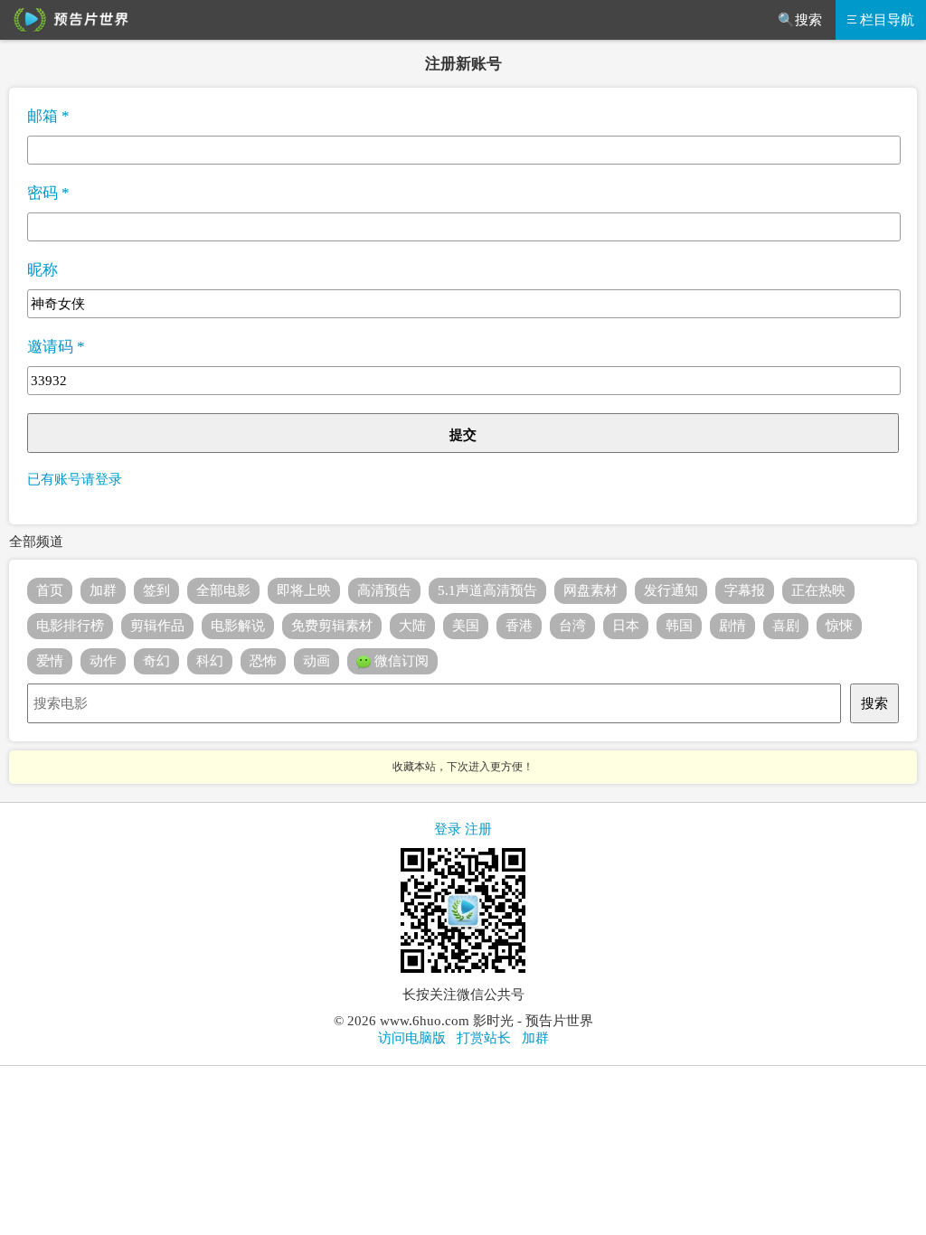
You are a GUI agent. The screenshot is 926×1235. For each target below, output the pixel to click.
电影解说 (238, 625)
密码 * (48, 193)
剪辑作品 (157, 625)
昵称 (42, 269)
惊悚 (839, 625)
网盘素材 (590, 590)
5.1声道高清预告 (487, 590)
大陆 (412, 625)
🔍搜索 (800, 20)
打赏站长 (484, 1038)
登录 (447, 829)
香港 (519, 625)
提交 (463, 435)
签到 (156, 590)
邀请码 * (56, 346)
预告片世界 (68, 20)
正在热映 (818, 590)
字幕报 (744, 590)
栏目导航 (887, 20)
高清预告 (384, 590)
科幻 (209, 661)
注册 (478, 829)
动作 (103, 661)
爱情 (49, 661)
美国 (465, 625)
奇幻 (156, 661)
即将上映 (304, 590)
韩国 (679, 625)
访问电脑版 (412, 1038)
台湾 (572, 625)
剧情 (732, 625)
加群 (103, 590)
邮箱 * (48, 116)
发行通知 (671, 590)
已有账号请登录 (74, 479)
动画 (316, 661)
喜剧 (785, 625)
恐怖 (263, 661)
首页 (49, 590)
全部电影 (223, 590)
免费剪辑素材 (332, 625)
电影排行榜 (70, 625)
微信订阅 (400, 661)
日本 (625, 625)
